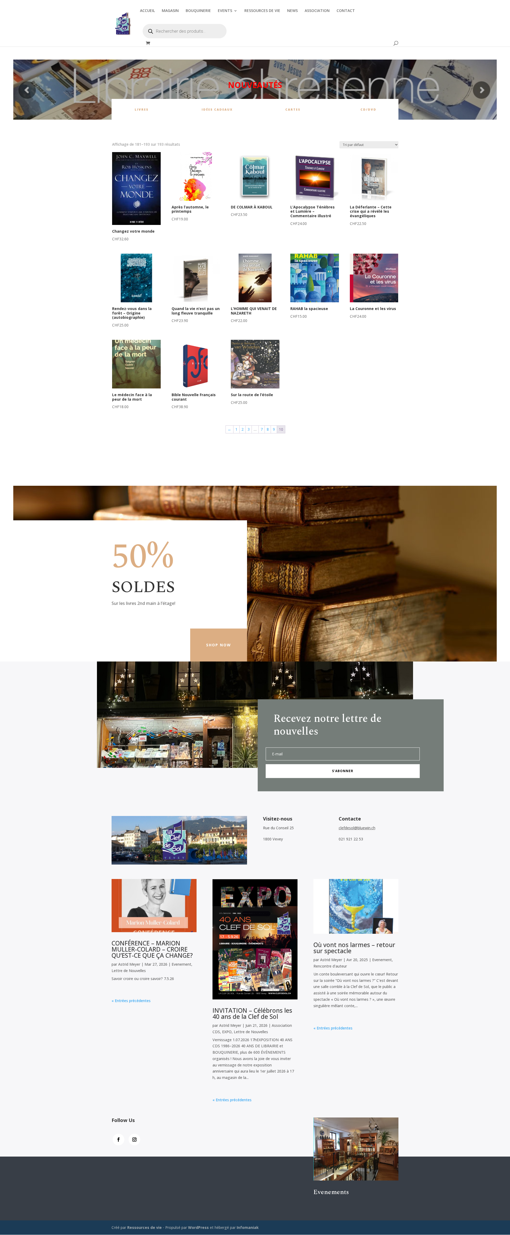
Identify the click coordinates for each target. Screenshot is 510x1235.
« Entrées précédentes (131, 1000)
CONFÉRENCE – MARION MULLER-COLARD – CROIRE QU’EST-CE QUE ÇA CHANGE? (152, 949)
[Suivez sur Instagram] (134, 1139)
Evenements (331, 1192)
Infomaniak (248, 1227)
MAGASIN (170, 11)
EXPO (227, 1031)
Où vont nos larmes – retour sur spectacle (354, 947)
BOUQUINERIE (198, 11)
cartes (292, 109)
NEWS (292, 11)
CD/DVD (368, 109)
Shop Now (218, 644)
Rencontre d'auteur (330, 966)
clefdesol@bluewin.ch (357, 827)
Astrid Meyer (129, 964)
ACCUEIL (147, 11)
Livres (141, 109)
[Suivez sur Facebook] (118, 1139)
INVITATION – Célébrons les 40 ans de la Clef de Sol (252, 1013)
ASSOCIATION (317, 11)
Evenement (181, 964)
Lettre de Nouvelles (129, 970)
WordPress (198, 1227)
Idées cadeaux (217, 109)
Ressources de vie (145, 1227)
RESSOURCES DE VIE (262, 11)
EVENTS (225, 11)
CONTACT (346, 11)
